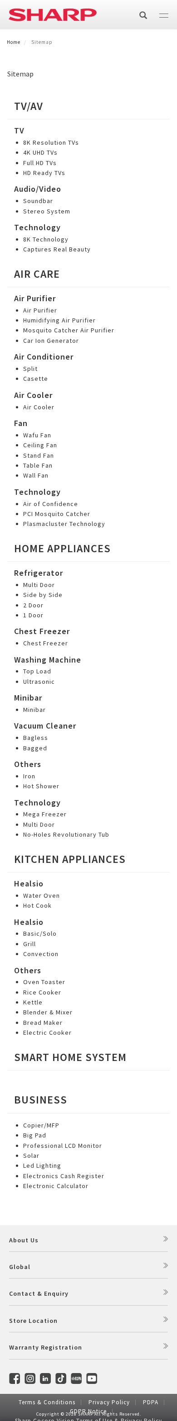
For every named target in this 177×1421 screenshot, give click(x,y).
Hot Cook (37, 905)
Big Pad (34, 1135)
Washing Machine (47, 659)
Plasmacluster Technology (64, 524)
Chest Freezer (42, 631)
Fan (21, 423)
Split (30, 369)
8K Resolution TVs (51, 142)
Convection (41, 954)
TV (19, 130)
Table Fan (38, 465)
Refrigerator (38, 573)
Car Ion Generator (51, 340)
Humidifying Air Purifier (59, 320)
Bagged (35, 748)
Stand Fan (38, 455)
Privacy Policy (109, 1402)
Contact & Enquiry (39, 1293)
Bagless (35, 738)
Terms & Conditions (47, 1402)
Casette (35, 378)
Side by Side (43, 595)
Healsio (29, 883)
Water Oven (41, 895)
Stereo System (46, 211)
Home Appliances (62, 548)
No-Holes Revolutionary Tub (66, 834)
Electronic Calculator (55, 1186)
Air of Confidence (50, 504)
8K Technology (46, 239)
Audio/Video (37, 189)
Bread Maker (43, 1022)
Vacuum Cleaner (45, 725)
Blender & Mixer (48, 1012)
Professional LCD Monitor (62, 1146)
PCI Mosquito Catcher (56, 514)
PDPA (150, 1402)
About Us (24, 1240)
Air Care (37, 274)
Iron (29, 776)
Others (27, 764)
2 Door (33, 605)
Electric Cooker (47, 1032)
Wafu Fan (37, 435)
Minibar (28, 697)
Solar (31, 1155)
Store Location (33, 1321)
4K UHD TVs (40, 152)
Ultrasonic (39, 681)
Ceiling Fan (40, 445)
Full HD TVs (40, 163)
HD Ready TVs (44, 173)
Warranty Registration (45, 1347)
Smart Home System (70, 1057)
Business (40, 1100)
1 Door (33, 615)
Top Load (37, 671)
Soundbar (38, 201)
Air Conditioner (44, 356)
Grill (29, 944)
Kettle (33, 1002)
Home (13, 42)
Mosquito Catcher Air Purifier (68, 330)
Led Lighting (42, 1165)
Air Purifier (35, 298)
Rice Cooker (42, 992)
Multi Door (39, 585)
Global (19, 1267)
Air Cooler (33, 395)
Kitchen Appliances (70, 859)
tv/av (28, 106)
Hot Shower (41, 786)
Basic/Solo (40, 933)
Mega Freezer (45, 814)
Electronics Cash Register (63, 1176)
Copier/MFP (41, 1125)
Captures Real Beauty (57, 249)
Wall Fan (36, 475)
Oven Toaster (44, 982)
